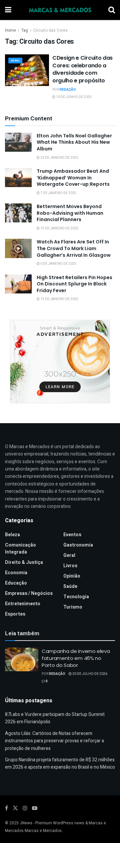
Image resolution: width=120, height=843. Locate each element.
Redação (68, 89)
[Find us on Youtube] (34, 808)
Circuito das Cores (50, 30)
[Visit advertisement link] (60, 361)
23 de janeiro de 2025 (59, 157)
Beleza (12, 534)
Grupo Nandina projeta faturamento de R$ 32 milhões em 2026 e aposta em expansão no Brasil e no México (60, 763)
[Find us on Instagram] (25, 808)
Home (10, 30)
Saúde (70, 586)
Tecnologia (76, 596)
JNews (26, 823)
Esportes (15, 614)
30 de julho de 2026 (89, 674)
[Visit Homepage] (60, 10)
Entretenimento (22, 603)
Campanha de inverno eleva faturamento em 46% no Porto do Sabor (76, 658)
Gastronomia (78, 545)
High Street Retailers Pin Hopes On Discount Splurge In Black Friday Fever (74, 284)
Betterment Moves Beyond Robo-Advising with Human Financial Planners (70, 213)
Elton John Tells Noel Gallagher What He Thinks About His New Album (74, 142)
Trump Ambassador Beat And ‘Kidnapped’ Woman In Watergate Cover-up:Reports (73, 177)
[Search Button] (111, 10)
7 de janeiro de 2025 (58, 193)
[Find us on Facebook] (6, 808)
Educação (16, 583)
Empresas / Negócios (29, 593)
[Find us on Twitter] (15, 808)
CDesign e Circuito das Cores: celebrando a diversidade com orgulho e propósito (82, 69)
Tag (24, 30)
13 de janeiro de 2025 (59, 299)
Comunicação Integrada (20, 549)
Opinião (71, 576)
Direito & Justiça (24, 562)
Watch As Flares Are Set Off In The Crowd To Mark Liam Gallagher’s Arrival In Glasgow (74, 248)
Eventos (72, 534)
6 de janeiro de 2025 (58, 263)
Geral (15, 60)
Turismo (72, 607)
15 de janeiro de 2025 (59, 228)
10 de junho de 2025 (73, 97)
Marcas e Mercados (43, 831)
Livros (70, 565)
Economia (16, 572)
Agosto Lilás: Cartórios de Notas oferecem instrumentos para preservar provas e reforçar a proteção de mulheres (54, 741)
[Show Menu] (8, 10)
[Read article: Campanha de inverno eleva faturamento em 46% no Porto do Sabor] (21, 660)
